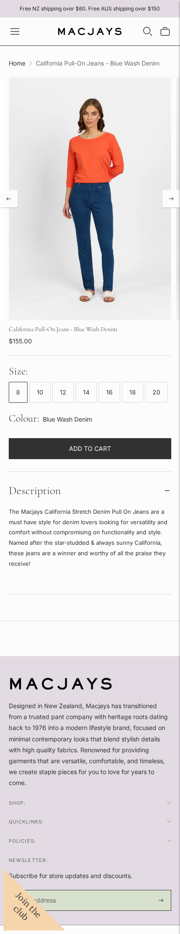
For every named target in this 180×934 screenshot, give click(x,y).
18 (132, 392)
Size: (18, 371)
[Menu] (15, 31)
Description (35, 490)
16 (109, 392)
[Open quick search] (148, 31)
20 (156, 392)
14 (86, 392)
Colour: (24, 418)
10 (40, 392)
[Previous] (8, 199)
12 (63, 392)
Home (17, 63)
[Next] (171, 199)
